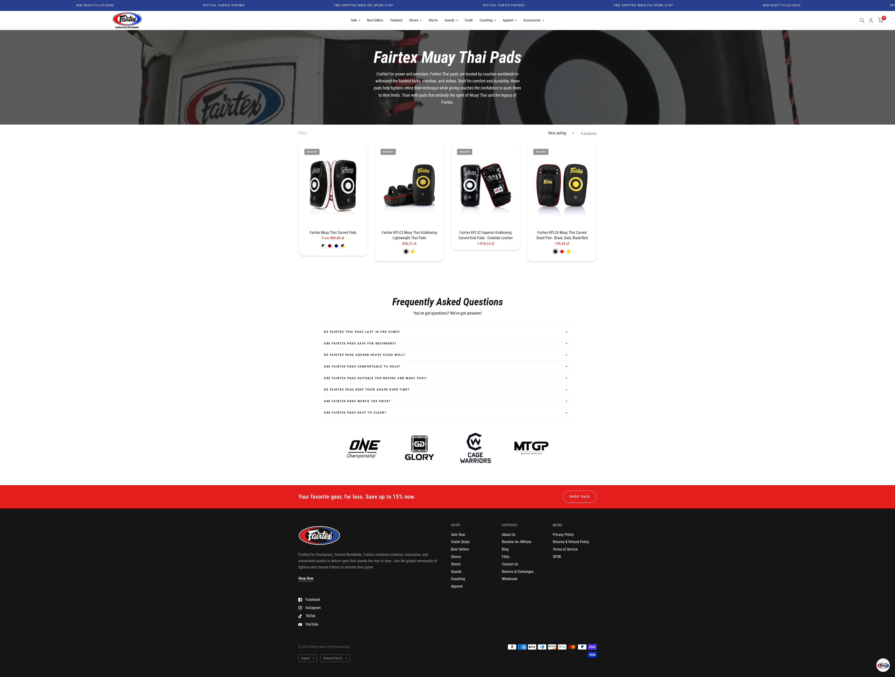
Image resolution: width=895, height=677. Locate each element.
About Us (508, 534)
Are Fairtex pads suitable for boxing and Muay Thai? (375, 378)
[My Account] (871, 20)
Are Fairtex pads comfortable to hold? (362, 366)
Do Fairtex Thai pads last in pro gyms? (362, 331)
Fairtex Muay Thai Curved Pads (333, 232)
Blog (505, 549)
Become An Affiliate (516, 542)
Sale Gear (458, 534)
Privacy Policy (563, 534)
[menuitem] (356, 20)
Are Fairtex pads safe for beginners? (360, 343)
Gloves (413, 20)
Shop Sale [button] (579, 496)
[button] (883, 665)
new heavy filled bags (52, 5)
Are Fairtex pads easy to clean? (355, 412)
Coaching (486, 20)
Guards (449, 20)
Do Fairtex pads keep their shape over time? (367, 389)
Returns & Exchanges (518, 571)
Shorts (433, 20)
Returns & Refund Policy (571, 542)
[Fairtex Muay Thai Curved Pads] (333, 185)
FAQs (505, 557)
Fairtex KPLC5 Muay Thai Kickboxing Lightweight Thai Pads (409, 235)
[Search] (862, 20)
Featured (396, 20)
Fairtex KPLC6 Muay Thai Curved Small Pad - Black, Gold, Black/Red (562, 235)
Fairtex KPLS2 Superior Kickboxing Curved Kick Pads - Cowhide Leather (485, 235)
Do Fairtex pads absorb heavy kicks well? (365, 355)
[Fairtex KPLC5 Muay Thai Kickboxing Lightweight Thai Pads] (409, 185)
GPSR (557, 557)
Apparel (508, 20)
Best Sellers (375, 20)
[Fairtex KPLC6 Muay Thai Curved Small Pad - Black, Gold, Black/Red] (562, 185)
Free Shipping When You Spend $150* (321, 5)
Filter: (303, 133)
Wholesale (509, 579)
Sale (354, 20)
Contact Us (510, 564)
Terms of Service (565, 549)
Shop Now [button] (305, 578)
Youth (469, 20)
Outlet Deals (460, 542)
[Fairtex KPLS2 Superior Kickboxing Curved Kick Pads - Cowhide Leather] (486, 185)
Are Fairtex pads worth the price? (357, 401)
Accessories (532, 20)
